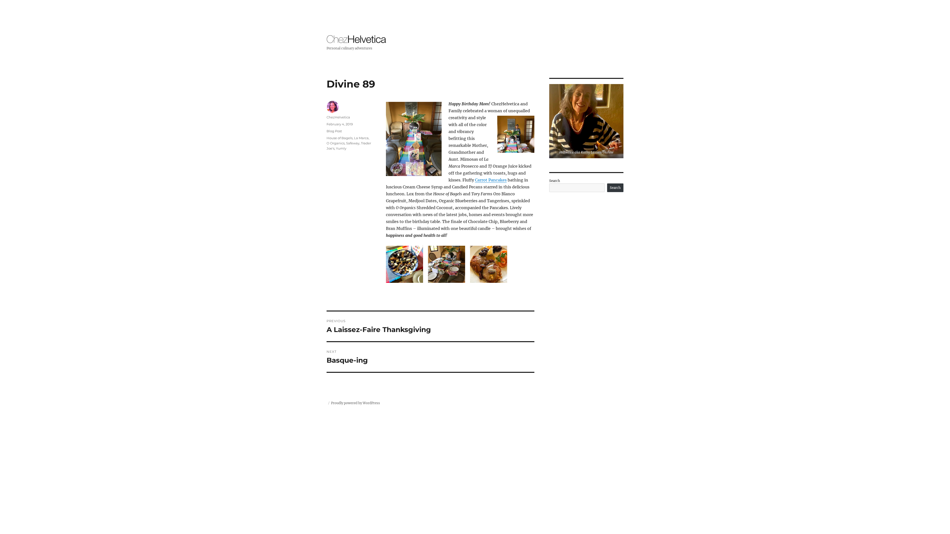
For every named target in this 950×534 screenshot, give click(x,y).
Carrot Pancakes (491, 180)
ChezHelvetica (338, 117)
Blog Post (334, 131)
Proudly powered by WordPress (355, 403)
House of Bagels (340, 138)
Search (554, 181)
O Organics (336, 143)
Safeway (352, 143)
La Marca (361, 138)
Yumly (341, 148)
